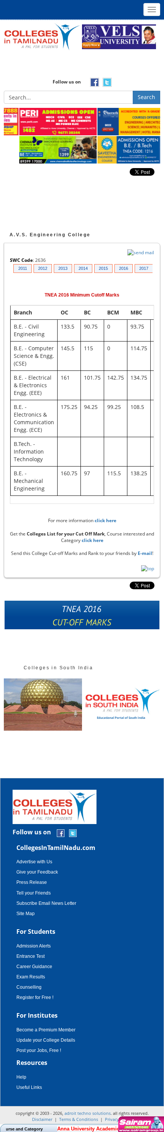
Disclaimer (42, 1119)
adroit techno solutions (87, 1113)
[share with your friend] (82, 617)
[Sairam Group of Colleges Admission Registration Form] (140, 1124)
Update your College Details (45, 1040)
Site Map (25, 913)
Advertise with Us (34, 861)
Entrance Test (30, 956)
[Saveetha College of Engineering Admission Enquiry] (121, 150)
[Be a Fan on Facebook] (60, 832)
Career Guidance (34, 966)
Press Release (31, 882)
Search (146, 97)
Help (21, 1077)
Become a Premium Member (46, 1030)
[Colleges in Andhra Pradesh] (43, 704)
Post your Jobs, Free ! (38, 1050)
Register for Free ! (34, 997)
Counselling (29, 987)
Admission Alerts (33, 946)
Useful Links (29, 1087)
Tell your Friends (33, 893)
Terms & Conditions (78, 1119)
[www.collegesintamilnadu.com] (42, 36)
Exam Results (30, 977)
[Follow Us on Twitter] (73, 832)
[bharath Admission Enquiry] (121, 122)
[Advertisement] (82, 66)
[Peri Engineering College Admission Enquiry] (43, 122)
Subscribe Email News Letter (46, 903)
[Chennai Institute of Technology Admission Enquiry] (43, 150)
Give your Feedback (37, 872)
